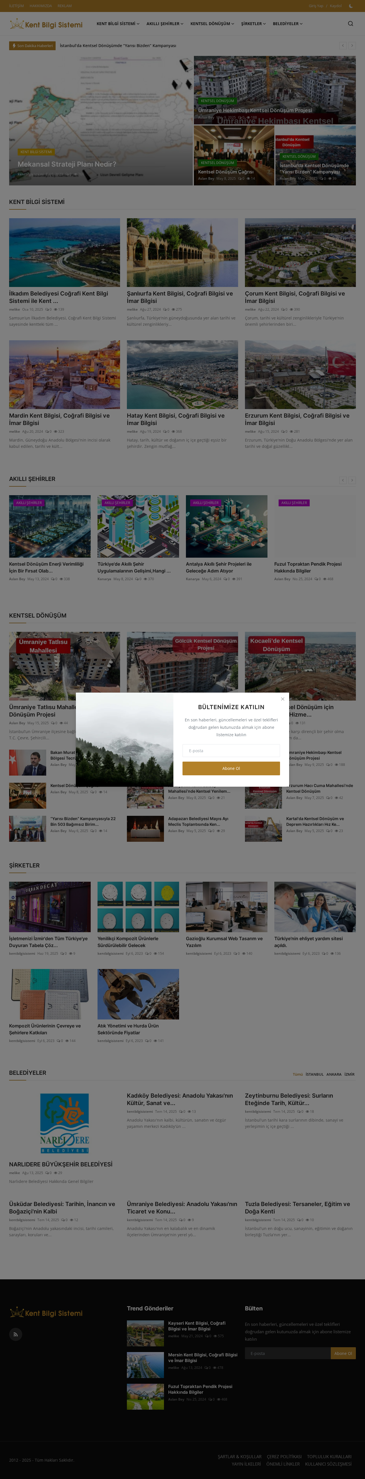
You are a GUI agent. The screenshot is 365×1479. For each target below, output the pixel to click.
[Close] (282, 699)
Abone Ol (231, 768)
